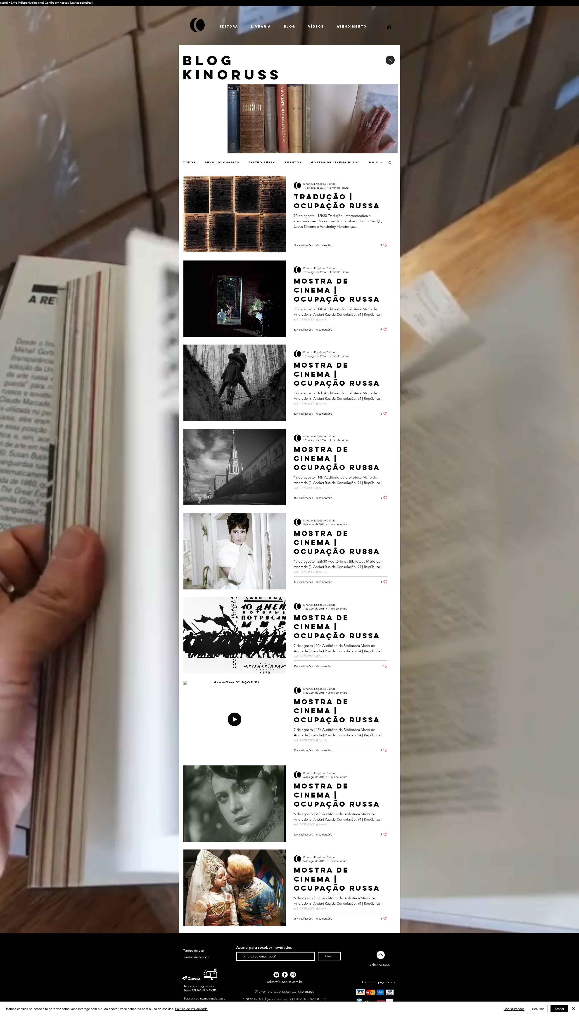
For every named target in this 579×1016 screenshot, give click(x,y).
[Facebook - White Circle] (285, 975)
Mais (373, 162)
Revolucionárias (222, 162)
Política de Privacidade (191, 1009)
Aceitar (559, 1009)
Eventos (293, 162)
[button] (389, 26)
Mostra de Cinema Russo (335, 162)
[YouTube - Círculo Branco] (276, 975)
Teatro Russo (262, 162)
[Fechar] (573, 1008)
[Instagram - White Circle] (293, 975)
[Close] (390, 60)
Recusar (538, 1009)
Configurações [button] (514, 1009)
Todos (189, 162)
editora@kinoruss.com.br (284, 982)
